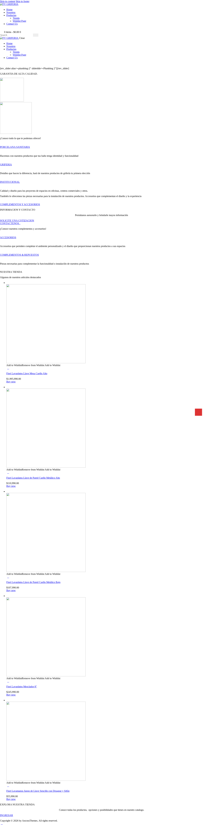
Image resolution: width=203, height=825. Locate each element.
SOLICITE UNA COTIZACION (17, 220)
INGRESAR (6, 815)
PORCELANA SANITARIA (15, 147)
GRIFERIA (6, 164)
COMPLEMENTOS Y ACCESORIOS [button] (20, 204)
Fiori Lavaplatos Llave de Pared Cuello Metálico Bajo (33, 582)
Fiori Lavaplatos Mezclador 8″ (21, 686)
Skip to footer (22, 1)
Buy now (11, 381)
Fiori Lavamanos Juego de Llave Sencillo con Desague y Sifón (37, 791)
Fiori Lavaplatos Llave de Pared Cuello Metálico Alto (33, 477)
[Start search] (35, 35)
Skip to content (7, 1)
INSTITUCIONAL (10, 182)
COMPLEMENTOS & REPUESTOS (19, 254)
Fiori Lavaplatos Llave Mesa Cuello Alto (26, 373)
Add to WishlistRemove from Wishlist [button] (25, 365)
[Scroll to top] (1, 823)
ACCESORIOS (8, 237)
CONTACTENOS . (10, 223)
